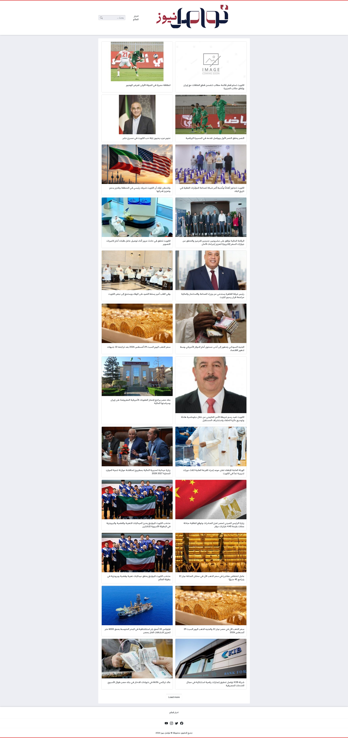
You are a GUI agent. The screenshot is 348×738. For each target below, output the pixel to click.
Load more (174, 697)
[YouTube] (166, 723)
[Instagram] (171, 723)
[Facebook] (181, 723)
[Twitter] (176, 723)
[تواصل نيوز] (196, 17)
